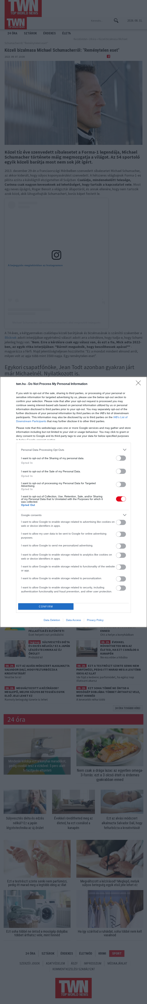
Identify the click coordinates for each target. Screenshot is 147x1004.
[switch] (121, 458)
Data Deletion (52, 620)
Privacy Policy (95, 620)
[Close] (139, 384)
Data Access (73, 620)
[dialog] (73, 502)
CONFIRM (46, 606)
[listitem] (73, 450)
